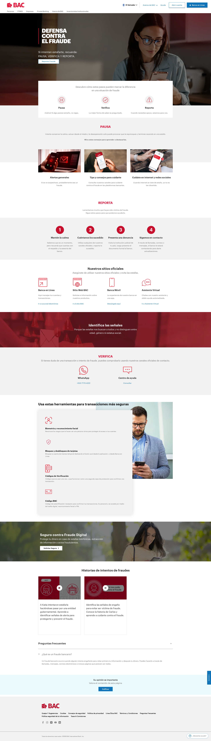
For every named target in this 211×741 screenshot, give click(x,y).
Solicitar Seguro (50, 548)
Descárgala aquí (114, 304)
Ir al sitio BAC (78, 304)
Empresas (30, 11)
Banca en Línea (198, 5)
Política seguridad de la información (55, 716)
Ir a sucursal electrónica (48, 304)
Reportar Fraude (48, 61)
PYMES (20, 11)
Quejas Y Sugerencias (50, 713)
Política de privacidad (95, 713)
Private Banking (43, 11)
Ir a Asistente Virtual (150, 304)
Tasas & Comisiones (78, 716)
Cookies (63, 713)
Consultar (127, 383)
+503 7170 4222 (83, 383)
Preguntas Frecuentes (148, 713)
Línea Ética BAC (111, 713)
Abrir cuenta (177, 5)
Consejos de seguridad (76, 713)
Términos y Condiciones (129, 713)
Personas (10, 11)
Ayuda (163, 5)
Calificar (105, 689)
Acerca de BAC (149, 5)
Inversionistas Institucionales (77, 11)
